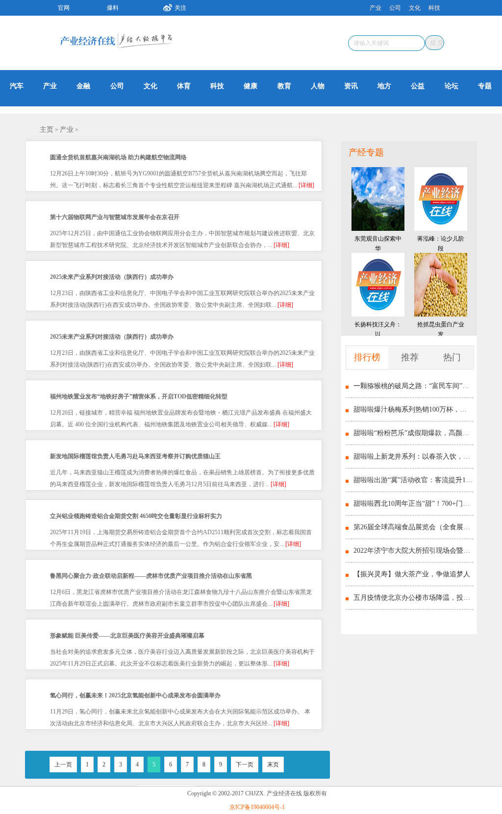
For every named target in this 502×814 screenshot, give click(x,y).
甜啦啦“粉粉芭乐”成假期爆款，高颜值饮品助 (413, 433)
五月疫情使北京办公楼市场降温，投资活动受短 (413, 597)
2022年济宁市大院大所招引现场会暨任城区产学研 (413, 550)
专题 (485, 86)
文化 (415, 7)
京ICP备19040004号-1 (257, 807)
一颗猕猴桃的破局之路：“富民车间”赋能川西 (413, 386)
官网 (64, 7)
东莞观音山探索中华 (378, 243)
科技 (434, 7)
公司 (395, 7)
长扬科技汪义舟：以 (378, 329)
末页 (273, 764)
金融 (83, 86)
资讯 (351, 86)
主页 (46, 129)
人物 (318, 86)
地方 (384, 86)
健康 (250, 86)
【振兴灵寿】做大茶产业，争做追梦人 (411, 574)
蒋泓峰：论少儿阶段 (440, 243)
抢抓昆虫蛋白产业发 (440, 329)
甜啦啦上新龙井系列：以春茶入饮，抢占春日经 (413, 456)
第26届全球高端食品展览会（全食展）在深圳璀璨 (413, 527)
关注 (180, 7)
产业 (375, 7)
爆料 (113, 7)
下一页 (244, 764)
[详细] (306, 185)
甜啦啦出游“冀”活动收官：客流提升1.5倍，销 (413, 480)
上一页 (63, 764)
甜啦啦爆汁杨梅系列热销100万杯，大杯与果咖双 (413, 409)
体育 (184, 86)
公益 (418, 86)
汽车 (17, 86)
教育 (284, 86)
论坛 (451, 86)
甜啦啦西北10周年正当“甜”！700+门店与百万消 (413, 503)
